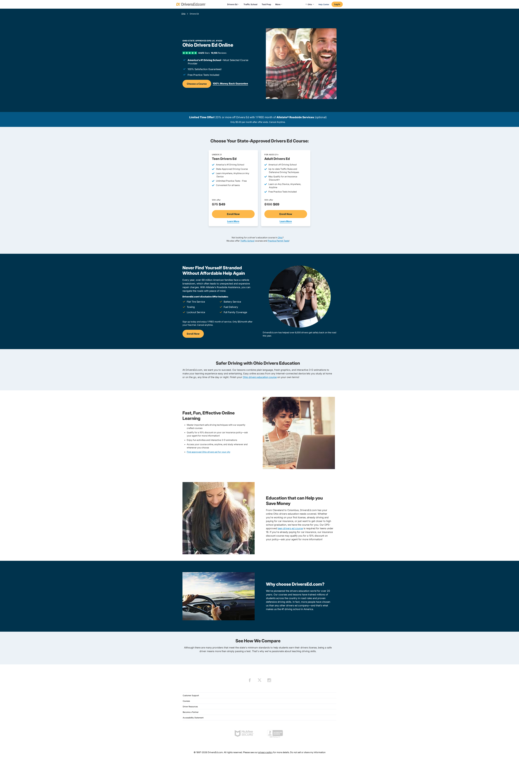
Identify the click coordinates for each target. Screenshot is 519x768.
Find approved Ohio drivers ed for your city (208, 452)
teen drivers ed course (290, 528)
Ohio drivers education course (260, 377)
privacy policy (265, 752)
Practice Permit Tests (278, 240)
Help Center (323, 4)
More (277, 4)
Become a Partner (191, 712)
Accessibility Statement (193, 717)
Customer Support (191, 695)
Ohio (183, 13)
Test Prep (266, 4)
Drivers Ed (232, 4)
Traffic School (250, 4)
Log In (337, 4)
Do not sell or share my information (307, 752)
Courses (186, 701)
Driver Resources (190, 706)
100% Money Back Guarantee (230, 83)
